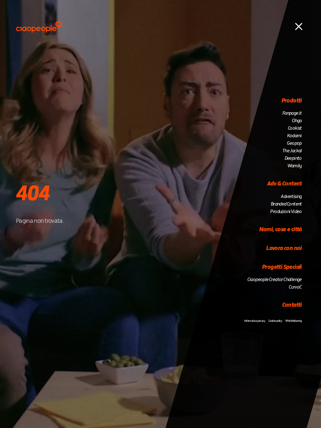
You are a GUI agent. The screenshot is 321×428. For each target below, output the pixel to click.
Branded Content (286, 204)
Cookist (295, 128)
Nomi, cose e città (280, 230)
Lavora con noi (284, 248)
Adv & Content (284, 184)
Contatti (292, 305)
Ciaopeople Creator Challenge (274, 279)
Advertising (291, 196)
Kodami (294, 135)
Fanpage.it (292, 113)
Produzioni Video (286, 211)
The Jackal (292, 151)
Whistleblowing (293, 320)
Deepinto (293, 158)
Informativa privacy (254, 320)
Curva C (295, 287)
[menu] (298, 26)
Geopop (294, 143)
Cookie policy (275, 320)
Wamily (294, 166)
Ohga (297, 120)
